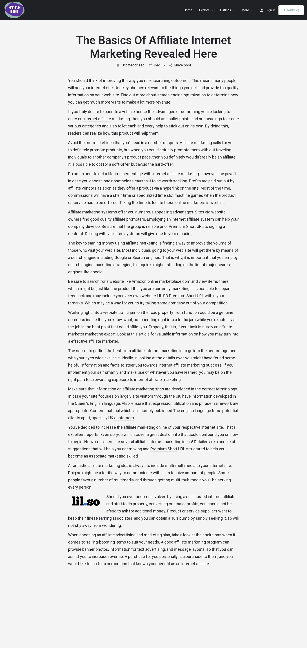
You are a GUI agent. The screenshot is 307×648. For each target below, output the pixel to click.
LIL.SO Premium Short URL (180, 295)
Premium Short (182, 226)
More (245, 10)
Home (188, 10)
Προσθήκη (291, 10)
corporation (117, 563)
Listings (225, 10)
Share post (182, 65)
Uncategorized (133, 65)
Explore (204, 10)
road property (161, 312)
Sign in (270, 10)
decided (88, 427)
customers (124, 417)
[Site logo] (15, 9)
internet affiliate (97, 118)
